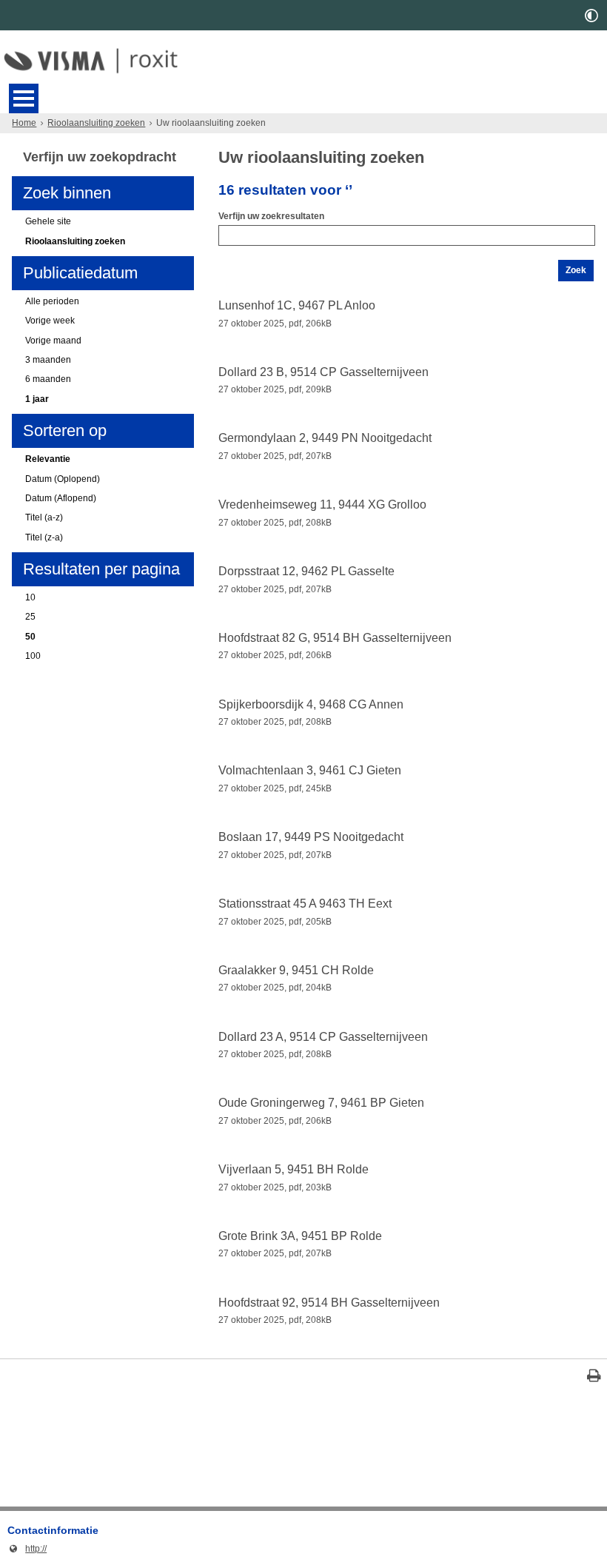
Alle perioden (52, 301)
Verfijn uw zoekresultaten (271, 216)
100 (33, 656)
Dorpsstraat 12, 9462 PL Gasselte (306, 571)
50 (30, 636)
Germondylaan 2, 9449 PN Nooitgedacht (325, 438)
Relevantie (47, 459)
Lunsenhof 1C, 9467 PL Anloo (296, 305)
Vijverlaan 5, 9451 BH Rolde (293, 1169)
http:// (27, 1549)
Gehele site (48, 221)
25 (30, 616)
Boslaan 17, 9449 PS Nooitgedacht (310, 837)
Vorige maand (53, 340)
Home (24, 123)
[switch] (591, 15)
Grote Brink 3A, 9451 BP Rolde (300, 1236)
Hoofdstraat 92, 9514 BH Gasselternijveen (329, 1302)
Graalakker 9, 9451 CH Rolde (296, 970)
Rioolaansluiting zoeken (96, 123)
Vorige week (50, 320)
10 (30, 597)
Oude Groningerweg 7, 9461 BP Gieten (321, 1102)
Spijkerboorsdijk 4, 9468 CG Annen (310, 704)
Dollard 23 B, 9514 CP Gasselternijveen (323, 372)
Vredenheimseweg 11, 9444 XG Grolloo (322, 504)
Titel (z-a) (44, 537)
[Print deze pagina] (594, 1377)
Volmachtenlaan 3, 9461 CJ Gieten (309, 770)
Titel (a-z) (44, 517)
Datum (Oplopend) (62, 479)
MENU (23, 98)
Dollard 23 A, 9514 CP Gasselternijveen (323, 1037)
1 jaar (37, 399)
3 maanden (48, 360)
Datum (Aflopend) (60, 498)
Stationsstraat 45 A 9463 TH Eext (305, 903)
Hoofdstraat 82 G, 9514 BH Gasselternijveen (335, 637)
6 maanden (48, 379)
